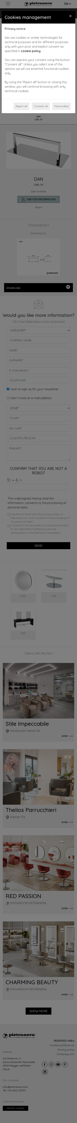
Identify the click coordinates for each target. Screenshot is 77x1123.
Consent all (41, 106)
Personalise (61, 106)
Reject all (21, 106)
